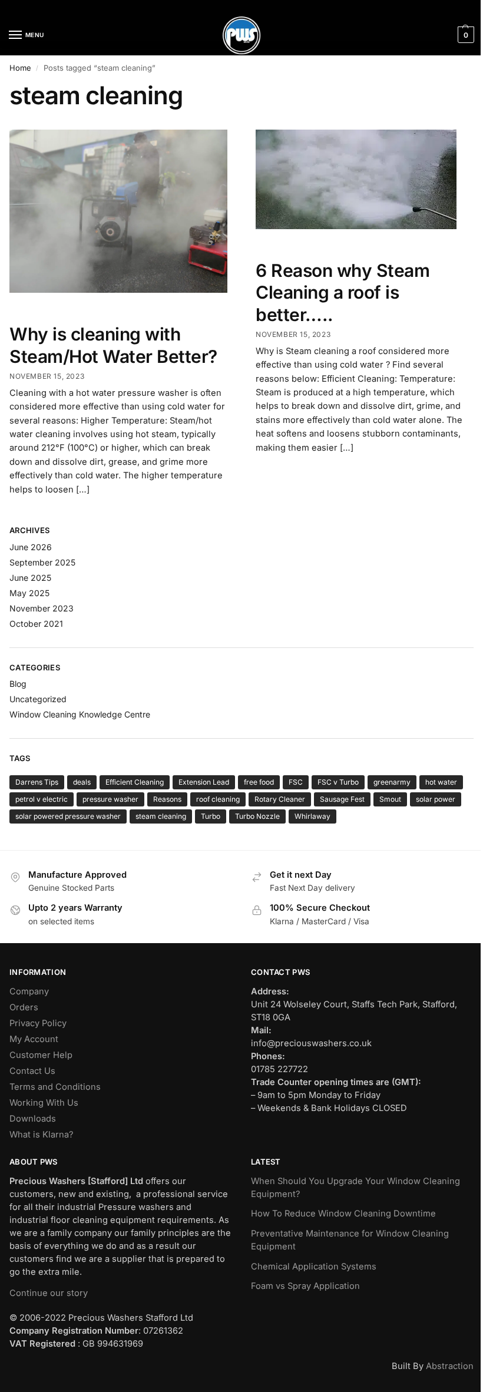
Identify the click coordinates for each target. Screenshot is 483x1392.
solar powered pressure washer (68, 816)
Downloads (32, 1118)
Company (29, 991)
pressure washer (110, 799)
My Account (33, 1039)
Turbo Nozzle (257, 816)
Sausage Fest (342, 799)
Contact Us (32, 1071)
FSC (296, 782)
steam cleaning (160, 816)
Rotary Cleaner (279, 799)
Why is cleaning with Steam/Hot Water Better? (113, 345)
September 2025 (42, 562)
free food (259, 782)
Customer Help (40, 1055)
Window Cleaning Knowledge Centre (79, 714)
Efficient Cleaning (134, 782)
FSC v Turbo (338, 782)
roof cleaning (218, 799)
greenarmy (392, 782)
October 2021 (36, 624)
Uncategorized (38, 699)
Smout (390, 799)
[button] (464, 35)
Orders (23, 1007)
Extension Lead (203, 782)
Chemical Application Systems (313, 1266)
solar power (435, 799)
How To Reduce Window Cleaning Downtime (343, 1213)
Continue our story (48, 1293)
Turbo (210, 816)
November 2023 (41, 608)
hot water (441, 782)
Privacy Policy (38, 1023)
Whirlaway (312, 816)
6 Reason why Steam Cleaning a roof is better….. (342, 292)
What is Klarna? (41, 1134)
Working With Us (43, 1102)
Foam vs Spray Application (305, 1286)
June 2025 (30, 578)
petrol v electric (41, 799)
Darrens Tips (36, 782)
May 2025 (29, 593)
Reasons (167, 799)
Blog (18, 684)
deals (82, 782)
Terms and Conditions (55, 1087)
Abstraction (450, 1366)
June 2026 (30, 547)
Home (20, 67)
